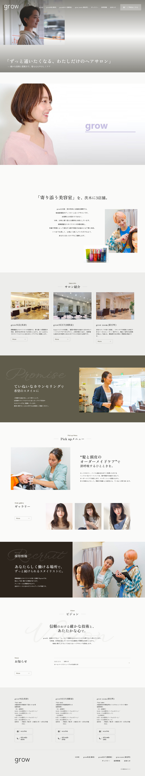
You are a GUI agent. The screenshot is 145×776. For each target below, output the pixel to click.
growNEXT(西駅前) (65, 7)
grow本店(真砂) (51, 7)
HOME (41, 7)
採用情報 (104, 7)
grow (11, 5)
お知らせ (113, 7)
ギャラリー (94, 7)
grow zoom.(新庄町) (81, 7)
